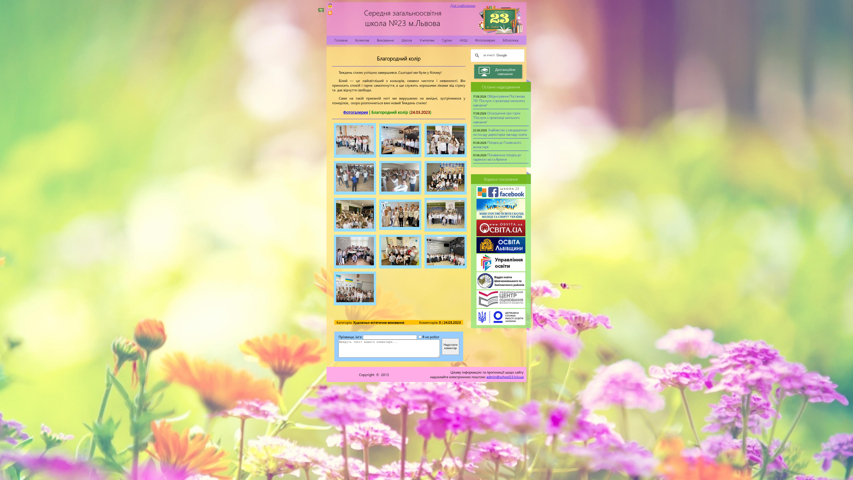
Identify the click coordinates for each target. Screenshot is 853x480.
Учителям (427, 40)
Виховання (385, 40)
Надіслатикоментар (450, 346)
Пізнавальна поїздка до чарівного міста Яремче (497, 157)
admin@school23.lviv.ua (505, 376)
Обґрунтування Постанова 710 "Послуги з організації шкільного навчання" (499, 100)
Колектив (362, 40)
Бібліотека (510, 40)
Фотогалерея (485, 40)
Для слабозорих (462, 5)
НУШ (463, 40)
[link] (330, 13)
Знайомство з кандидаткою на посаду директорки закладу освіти (500, 132)
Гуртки (447, 40)
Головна (341, 40)
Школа (407, 40)
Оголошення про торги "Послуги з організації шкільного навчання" (496, 117)
